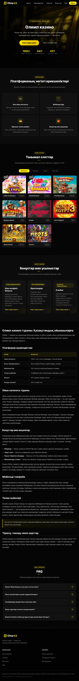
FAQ (66, 3)
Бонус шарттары (47, 654)
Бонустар (58, 3)
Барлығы (24, 171)
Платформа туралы (48, 657)
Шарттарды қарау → (12, 309)
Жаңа (45, 171)
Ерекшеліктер (38, 3)
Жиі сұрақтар (46, 661)
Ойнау (73, 3)
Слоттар (49, 3)
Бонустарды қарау (29, 43)
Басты (29, 3)
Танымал (35, 171)
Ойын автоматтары (50, 43)
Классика (55, 171)
